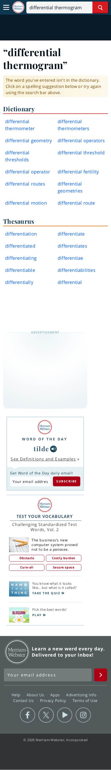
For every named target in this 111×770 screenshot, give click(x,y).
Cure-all (26, 567)
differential (70, 282)
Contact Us (24, 700)
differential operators (81, 140)
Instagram (83, 715)
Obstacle (26, 558)
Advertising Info (82, 694)
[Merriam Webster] (44, 427)
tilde (41, 448)
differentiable (20, 270)
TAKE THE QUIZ (46, 593)
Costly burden (63, 558)
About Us (36, 694)
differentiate (71, 234)
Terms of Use (85, 700)
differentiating (21, 258)
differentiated (20, 246)
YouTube (64, 715)
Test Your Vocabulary (45, 516)
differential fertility (78, 172)
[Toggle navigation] (6, 7)
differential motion (26, 203)
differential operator (27, 172)
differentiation (21, 234)
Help (17, 694)
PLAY (37, 615)
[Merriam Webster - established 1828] (18, 7)
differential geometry (28, 140)
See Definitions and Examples (43, 459)
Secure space (64, 567)
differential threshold (81, 152)
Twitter (46, 715)
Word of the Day (44, 439)
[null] (53, 449)
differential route (76, 203)
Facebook (27, 715)
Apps (55, 694)
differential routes (25, 184)
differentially (19, 282)
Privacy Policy (54, 700)
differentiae (70, 258)
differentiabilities (77, 270)
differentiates (72, 246)
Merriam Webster (17, 652)
